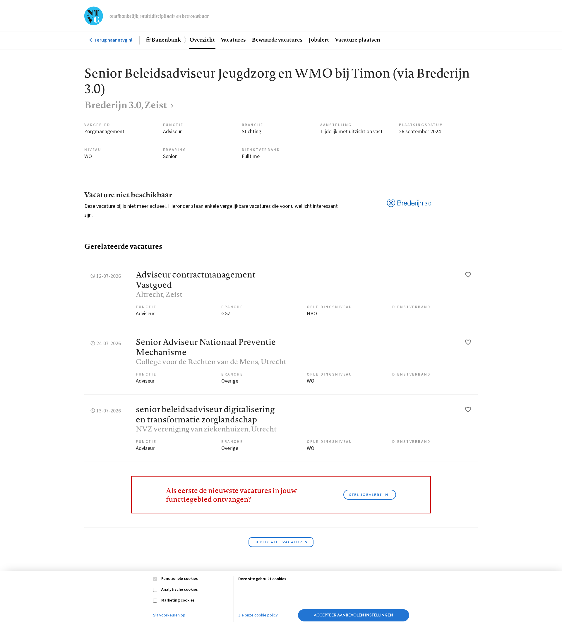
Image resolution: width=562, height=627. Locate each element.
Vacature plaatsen (357, 39)
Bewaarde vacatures (277, 39)
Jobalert (319, 39)
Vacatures (233, 39)
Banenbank (166, 39)
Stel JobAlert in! (369, 494)
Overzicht (202, 39)
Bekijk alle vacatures (281, 542)
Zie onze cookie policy (258, 615)
